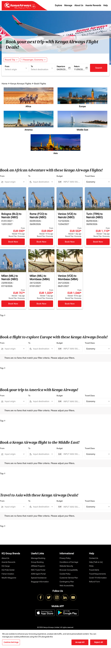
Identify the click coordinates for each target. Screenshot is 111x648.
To (32, 66)
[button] (33, 60)
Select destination (39, 69)
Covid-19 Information (98, 578)
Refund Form (94, 582)
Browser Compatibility (69, 570)
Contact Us (93, 558)
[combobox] (14, 181)
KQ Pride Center (8, 570)
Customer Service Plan (69, 578)
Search (98, 68)
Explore (58, 5)
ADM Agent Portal (38, 574)
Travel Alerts (94, 570)
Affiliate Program (38, 566)
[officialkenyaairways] (57, 597)
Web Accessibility (67, 585)
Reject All (98, 642)
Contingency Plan (67, 582)
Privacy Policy (65, 558)
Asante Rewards (93, 5)
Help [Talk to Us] (96, 562)
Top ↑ (2, 315)
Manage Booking (38, 558)
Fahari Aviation (8, 574)
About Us (78, 5)
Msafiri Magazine (9, 578)
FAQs (91, 566)
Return (77, 66)
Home (4, 83)
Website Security (66, 566)
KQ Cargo (6, 566)
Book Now (13, 241)
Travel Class (90, 176)
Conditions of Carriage (69, 562)
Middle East (82, 129)
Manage (68, 5)
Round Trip (10, 59)
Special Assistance (38, 578)
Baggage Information (40, 582)
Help (105, 5)
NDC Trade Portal (38, 570)
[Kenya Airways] (40, 597)
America (29, 129)
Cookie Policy (65, 574)
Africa (29, 106)
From (7, 66)
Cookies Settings (11, 642)
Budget (60, 176)
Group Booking (37, 562)
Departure (61, 66)
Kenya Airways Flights (20, 83)
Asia (55, 153)
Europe (82, 106)
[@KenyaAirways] (48, 597)
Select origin (11, 69)
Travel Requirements (97, 574)
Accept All (79, 642)
